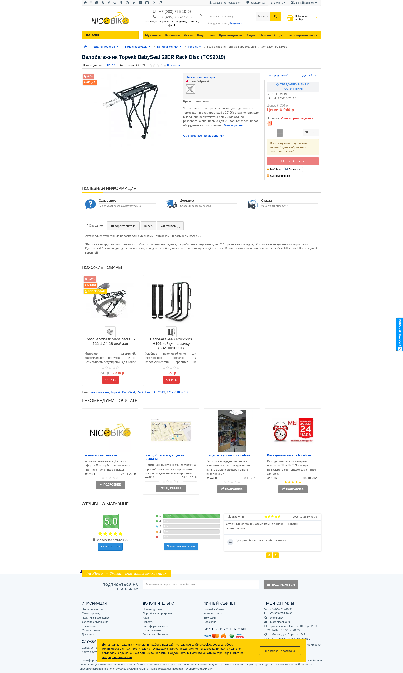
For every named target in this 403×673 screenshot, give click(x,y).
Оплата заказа (91, 630)
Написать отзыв (110, 546)
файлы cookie (201, 644)
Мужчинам (153, 35)
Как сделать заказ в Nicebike (289, 455)
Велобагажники (168, 46)
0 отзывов (173, 65)
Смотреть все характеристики (203, 135)
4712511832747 (177, 392)
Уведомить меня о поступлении (294, 86)
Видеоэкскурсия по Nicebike (228, 455)
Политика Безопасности (97, 617)
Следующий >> (307, 75)
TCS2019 (158, 392)
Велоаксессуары (136, 46)
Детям (188, 35)
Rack (140, 392)
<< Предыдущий (278, 75)
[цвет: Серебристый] (110, 331)
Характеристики (125, 226)
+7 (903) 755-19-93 (175, 11)
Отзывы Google (271, 35)
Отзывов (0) (172, 226)
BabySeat (128, 392)
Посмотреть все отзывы (181, 546)
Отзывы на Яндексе (155, 634)
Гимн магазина (152, 630)
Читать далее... (234, 125)
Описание (96, 225)
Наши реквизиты (92, 609)
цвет (199, 81)
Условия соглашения (101, 455)
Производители (231, 35)
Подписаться (283, 584)
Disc (148, 392)
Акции (251, 35)
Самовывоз (89, 626)
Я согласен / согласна (280, 650)
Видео (148, 226)
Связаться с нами (93, 647)
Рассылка (210, 621)
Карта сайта (89, 651)
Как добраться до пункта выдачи (164, 457)
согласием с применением (120, 653)
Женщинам (172, 35)
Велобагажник (99, 392)
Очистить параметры (200, 77)
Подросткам (206, 35)
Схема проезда (91, 613)
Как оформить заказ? (303, 35)
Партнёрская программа (158, 613)
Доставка (88, 634)
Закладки (210, 617)
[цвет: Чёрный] (171, 331)
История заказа (213, 613)
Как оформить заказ (155, 626)
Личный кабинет (214, 609)
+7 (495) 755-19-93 (175, 17)
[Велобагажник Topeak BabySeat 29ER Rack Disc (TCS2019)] (130, 110)
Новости (148, 621)
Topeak (193, 46)
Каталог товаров (104, 46)
